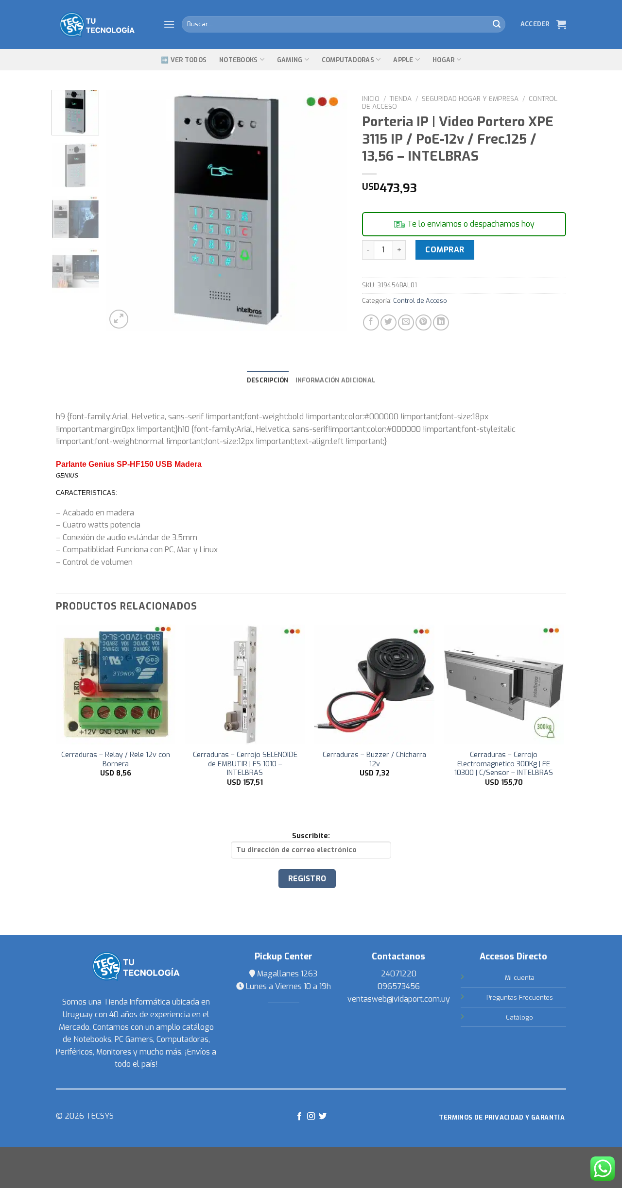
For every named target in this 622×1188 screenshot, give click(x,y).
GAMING (290, 60)
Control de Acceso (420, 301)
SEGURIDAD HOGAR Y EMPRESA (470, 98)
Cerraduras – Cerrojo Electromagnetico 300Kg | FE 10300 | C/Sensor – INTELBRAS (503, 764)
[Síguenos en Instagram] (311, 1116)
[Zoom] (118, 319)
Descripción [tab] (268, 380)
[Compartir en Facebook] (371, 322)
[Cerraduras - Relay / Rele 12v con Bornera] (116, 684)
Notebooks (238, 60)
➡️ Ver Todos (184, 60)
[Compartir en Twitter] (388, 322)
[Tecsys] (102, 24)
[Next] (330, 210)
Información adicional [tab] (335, 380)
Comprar (444, 250)
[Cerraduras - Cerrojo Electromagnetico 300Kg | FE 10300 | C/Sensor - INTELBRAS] (504, 684)
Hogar (443, 60)
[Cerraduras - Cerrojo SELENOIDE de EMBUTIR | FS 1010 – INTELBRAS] (245, 684)
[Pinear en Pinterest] (423, 322)
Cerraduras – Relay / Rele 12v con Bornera (115, 760)
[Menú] (169, 24)
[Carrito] (561, 24)
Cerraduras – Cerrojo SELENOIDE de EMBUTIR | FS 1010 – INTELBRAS (245, 764)
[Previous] (123, 210)
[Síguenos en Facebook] (299, 1116)
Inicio (371, 98)
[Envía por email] (406, 322)
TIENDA (401, 98)
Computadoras (348, 60)
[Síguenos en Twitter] (323, 1116)
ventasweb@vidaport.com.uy (398, 999)
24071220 (398, 974)
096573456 (399, 986)
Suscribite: (311, 836)
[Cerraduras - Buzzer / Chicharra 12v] (374, 684)
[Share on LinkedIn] (441, 322)
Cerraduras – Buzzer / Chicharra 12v (374, 760)
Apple (403, 60)
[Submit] (496, 24)
